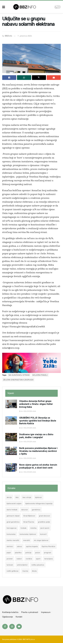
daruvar (24, 509)
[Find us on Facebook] (5, 626)
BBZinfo (8, 35)
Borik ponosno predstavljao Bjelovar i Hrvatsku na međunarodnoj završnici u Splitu (38, 451)
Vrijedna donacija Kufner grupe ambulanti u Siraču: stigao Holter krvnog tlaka (36, 404)
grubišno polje (44, 522)
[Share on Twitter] (39, 77)
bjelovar (38, 497)
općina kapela (32, 546)
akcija (9, 497)
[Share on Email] (54, 77)
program (47, 552)
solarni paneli (40, 375)
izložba (33, 528)
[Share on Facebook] (9, 77)
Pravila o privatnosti (29, 612)
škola (34, 571)
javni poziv (45, 528)
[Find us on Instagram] (12, 626)
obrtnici (10, 546)
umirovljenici (22, 565)
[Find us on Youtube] (19, 626)
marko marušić (13, 540)
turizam (10, 565)
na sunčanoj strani (19, 375)
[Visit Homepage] (29, 7)
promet (10, 558)
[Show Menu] (3, 6)
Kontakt (19, 616)
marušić (26, 540)
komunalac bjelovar (28, 534)
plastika (18, 552)
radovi (19, 558)
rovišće (29, 558)
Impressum (46, 612)
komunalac (11, 534)
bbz (17, 497)
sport (38, 558)
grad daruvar (44, 515)
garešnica (36, 509)
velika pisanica (38, 565)
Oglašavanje (7, 616)
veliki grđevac (13, 571)
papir (9, 552)
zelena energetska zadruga (18, 379)
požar (37, 552)
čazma (25, 571)
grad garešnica (13, 522)
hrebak (24, 528)
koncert (43, 534)
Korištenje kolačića (10, 612)
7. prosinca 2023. (25, 35)
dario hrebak (12, 509)
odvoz (19, 546)
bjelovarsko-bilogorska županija (38, 503)
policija (28, 552)
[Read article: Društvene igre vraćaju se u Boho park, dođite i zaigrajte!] (11, 437)
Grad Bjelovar (29, 515)
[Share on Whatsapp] (24, 77)
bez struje (27, 497)
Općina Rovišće (48, 546)
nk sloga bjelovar (41, 540)
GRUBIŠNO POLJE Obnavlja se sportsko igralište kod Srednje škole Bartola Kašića (37, 420)
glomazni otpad (13, 515)
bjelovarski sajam (14, 503)
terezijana (48, 558)
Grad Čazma (28, 522)
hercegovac (12, 528)
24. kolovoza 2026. (28, 411)
